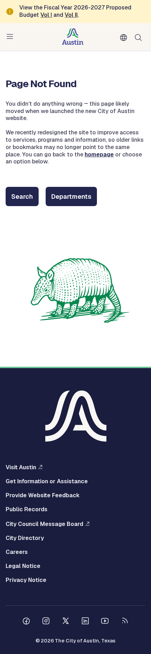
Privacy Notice (26, 580)
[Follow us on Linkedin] (85, 622)
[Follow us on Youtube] (105, 622)
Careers (17, 552)
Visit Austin (21, 467)
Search (139, 37)
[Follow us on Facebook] (26, 622)
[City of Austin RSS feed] (124, 622)
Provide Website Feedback (43, 495)
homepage (99, 154)
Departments (71, 196)
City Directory (25, 538)
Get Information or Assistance (47, 481)
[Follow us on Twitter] (65, 622)
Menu (11, 37)
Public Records (26, 509)
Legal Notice (23, 566)
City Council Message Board (44, 524)
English (125, 38)
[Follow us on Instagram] (46, 622)
